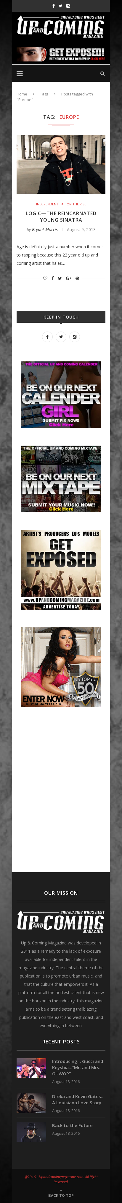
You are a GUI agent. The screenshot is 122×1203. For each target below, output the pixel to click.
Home (22, 94)
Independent (47, 204)
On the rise (76, 204)
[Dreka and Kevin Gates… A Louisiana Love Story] (31, 1096)
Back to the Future (72, 1125)
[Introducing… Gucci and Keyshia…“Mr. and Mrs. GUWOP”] (31, 1061)
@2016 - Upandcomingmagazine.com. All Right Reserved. (61, 1179)
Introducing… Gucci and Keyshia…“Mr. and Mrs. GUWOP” (77, 1067)
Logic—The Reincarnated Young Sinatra (61, 216)
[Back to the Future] (31, 1125)
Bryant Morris (45, 229)
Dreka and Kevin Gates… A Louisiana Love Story (78, 1099)
